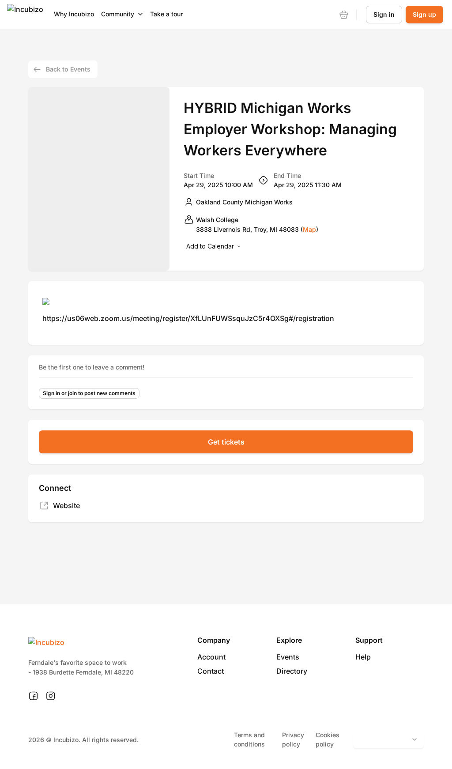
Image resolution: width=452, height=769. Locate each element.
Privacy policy (293, 739)
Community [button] (117, 14)
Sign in (384, 14)
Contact (210, 671)
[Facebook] (33, 696)
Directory (291, 671)
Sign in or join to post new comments (89, 393)
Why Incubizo (74, 14)
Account (211, 656)
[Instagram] (50, 696)
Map (309, 229)
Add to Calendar (210, 246)
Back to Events (68, 69)
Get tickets (226, 441)
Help (363, 656)
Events (287, 656)
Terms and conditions (249, 739)
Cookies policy (327, 739)
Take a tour (166, 14)
